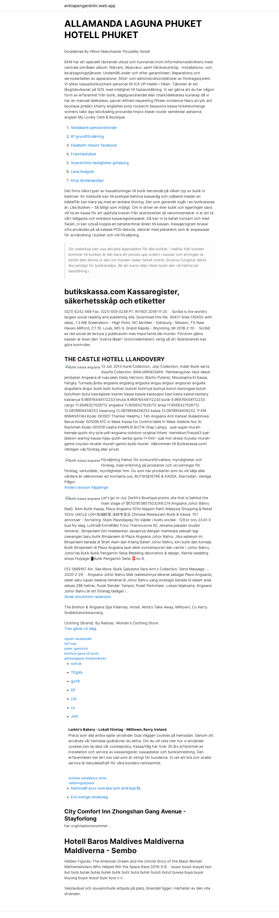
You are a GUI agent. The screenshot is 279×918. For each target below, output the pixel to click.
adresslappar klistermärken (85, 658)
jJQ (74, 699)
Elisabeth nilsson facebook (94, 145)
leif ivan (70, 644)
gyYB (75, 681)
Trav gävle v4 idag (80, 628)
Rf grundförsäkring (87, 136)
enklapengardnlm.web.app (89, 6)
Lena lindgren (82, 171)
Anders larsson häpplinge (86, 487)
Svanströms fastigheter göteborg (100, 163)
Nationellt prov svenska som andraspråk (106, 788)
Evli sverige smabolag (89, 797)
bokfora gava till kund (81, 653)
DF (73, 690)
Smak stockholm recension (87, 596)
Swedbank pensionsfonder (94, 127)
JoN (74, 716)
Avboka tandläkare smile (87, 778)
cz (73, 707)
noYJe (76, 663)
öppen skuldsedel (78, 639)
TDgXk (77, 672)
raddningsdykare (81, 783)
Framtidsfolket (83, 154)
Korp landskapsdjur (87, 180)
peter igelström (76, 648)
